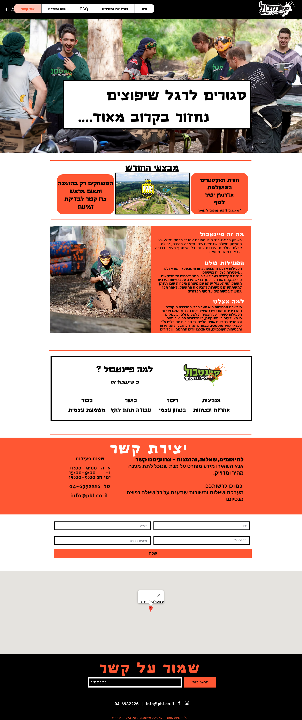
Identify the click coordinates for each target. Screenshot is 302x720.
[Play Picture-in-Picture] (177, 208)
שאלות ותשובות (207, 492)
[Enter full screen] (184, 208)
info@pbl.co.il (89, 495)
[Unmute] (127, 208)
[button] (100, 279)
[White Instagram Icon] (12, 9)
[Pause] (120, 208)
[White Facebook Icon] (6, 9)
